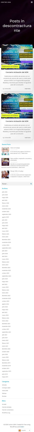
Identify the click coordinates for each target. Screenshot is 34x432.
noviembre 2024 (6, 242)
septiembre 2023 (6, 276)
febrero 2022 (5, 318)
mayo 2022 (5, 309)
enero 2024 (5, 265)
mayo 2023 (5, 281)
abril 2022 (4, 312)
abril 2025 (4, 228)
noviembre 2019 (6, 365)
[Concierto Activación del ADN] (17, 57)
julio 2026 (4, 192)
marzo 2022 (5, 315)
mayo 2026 (5, 197)
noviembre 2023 (6, 270)
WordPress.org (6, 412)
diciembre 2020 (6, 349)
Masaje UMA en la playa (16, 171)
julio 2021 (4, 335)
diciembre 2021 (6, 323)
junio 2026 (5, 195)
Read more (24, 153)
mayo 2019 (5, 377)
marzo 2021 (5, 340)
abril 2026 (4, 200)
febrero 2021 (5, 343)
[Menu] (31, 2)
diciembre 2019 (6, 363)
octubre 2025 (5, 211)
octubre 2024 (5, 245)
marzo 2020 (5, 357)
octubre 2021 (5, 329)
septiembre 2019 (6, 371)
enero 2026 (5, 206)
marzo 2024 (5, 259)
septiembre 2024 (6, 248)
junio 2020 (5, 354)
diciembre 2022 (6, 295)
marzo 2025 (5, 231)
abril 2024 (4, 256)
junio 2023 (5, 279)
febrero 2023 (5, 290)
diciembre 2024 (6, 239)
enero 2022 (5, 321)
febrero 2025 (5, 234)
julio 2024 (4, 250)
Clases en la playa (15, 148)
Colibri (22, 427)
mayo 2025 (5, 225)
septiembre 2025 (6, 214)
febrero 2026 (5, 203)
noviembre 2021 (6, 326)
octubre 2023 (5, 273)
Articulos (4, 385)
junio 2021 (5, 337)
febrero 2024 (5, 262)
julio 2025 (4, 220)
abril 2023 (4, 284)
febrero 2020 (5, 360)
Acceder (4, 404)
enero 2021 (5, 346)
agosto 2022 (5, 304)
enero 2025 (5, 236)
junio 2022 (5, 307)
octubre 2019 (5, 368)
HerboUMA (5, 390)
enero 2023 (5, 293)
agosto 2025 (5, 217)
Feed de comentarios (7, 410)
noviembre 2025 (6, 209)
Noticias (4, 393)
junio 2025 (5, 223)
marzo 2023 (5, 287)
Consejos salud (6, 388)
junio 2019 (5, 374)
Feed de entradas (6, 407)
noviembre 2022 (6, 298)
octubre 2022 (5, 301)
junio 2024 (5, 253)
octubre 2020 (5, 351)
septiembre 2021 (6, 332)
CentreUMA (7, 88)
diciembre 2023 (6, 267)
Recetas (4, 396)
